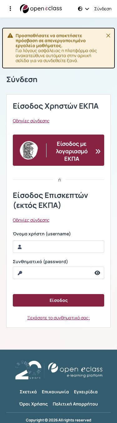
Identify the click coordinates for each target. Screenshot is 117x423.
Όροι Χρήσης (33, 404)
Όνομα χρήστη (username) (42, 233)
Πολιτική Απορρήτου (75, 404)
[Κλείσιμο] (108, 35)
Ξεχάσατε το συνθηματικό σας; (58, 318)
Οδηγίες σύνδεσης (31, 120)
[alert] (58, 48)
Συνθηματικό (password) (40, 261)
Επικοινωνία (55, 392)
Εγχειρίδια (86, 392)
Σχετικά (28, 392)
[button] (10, 8)
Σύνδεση (102, 8)
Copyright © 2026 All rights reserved (58, 420)
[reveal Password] (97, 273)
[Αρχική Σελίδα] (40, 8)
